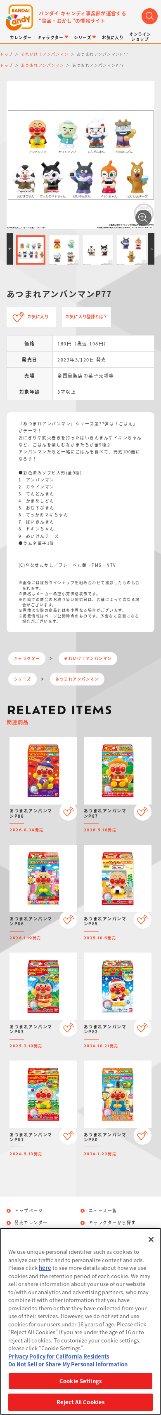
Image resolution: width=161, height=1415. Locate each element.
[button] (10, 249)
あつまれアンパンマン (77, 679)
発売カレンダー (31, 1223)
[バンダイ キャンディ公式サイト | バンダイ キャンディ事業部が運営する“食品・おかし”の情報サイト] (19, 17)
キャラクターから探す (112, 1223)
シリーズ (22, 679)
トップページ (28, 1211)
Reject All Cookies (80, 1402)
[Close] (151, 1239)
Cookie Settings (80, 1381)
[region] (80, 1321)
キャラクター (27, 658)
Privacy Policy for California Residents (58, 1356)
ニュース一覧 (103, 1211)
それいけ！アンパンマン (88, 658)
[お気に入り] (68, 812)
